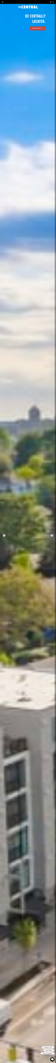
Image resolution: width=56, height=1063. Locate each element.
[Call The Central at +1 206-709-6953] (53, 2)
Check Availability (37, 28)
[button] (51, 2)
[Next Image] (51, 535)
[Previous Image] (4, 535)
